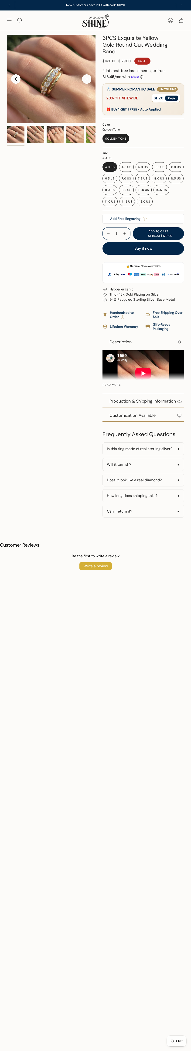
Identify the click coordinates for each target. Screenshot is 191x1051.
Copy (171, 98)
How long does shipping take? (132, 495)
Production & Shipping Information (142, 401)
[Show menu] (9, 20)
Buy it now (143, 248)
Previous (15, 79)
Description (120, 342)
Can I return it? (119, 511)
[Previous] (9, 5)
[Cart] (181, 20)
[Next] (182, 5)
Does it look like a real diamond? (134, 480)
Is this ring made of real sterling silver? (139, 448)
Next (86, 79)
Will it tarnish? (119, 464)
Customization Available (132, 415)
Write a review (95, 566)
